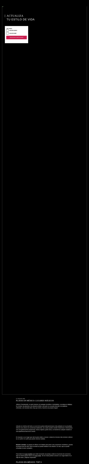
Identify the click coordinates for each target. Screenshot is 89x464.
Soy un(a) (9, 28)
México (70, 404)
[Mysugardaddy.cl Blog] (13, 3)
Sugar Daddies (28, 454)
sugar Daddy (13, 30)
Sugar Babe (12, 33)
